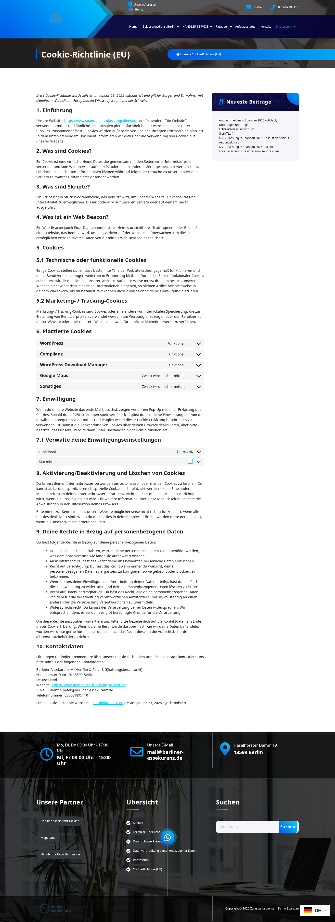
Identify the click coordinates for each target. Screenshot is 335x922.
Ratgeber (222, 26)
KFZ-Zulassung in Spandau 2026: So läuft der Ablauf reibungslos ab (254, 140)
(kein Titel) (226, 133)
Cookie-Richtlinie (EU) (147, 869)
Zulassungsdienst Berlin (159, 26)
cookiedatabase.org (109, 702)
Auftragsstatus (245, 26)
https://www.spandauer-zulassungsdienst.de (101, 120)
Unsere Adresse (144, 4)
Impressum (284, 26)
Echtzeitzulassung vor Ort (237, 129)
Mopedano (48, 838)
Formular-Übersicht (146, 832)
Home (138, 9)
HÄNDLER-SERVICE (195, 26)
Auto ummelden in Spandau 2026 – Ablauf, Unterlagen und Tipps (248, 122)
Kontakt (265, 26)
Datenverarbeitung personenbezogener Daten (164, 851)
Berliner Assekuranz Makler (60, 821)
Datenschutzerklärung (148, 841)
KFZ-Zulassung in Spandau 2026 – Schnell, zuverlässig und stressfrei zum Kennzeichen (249, 149)
